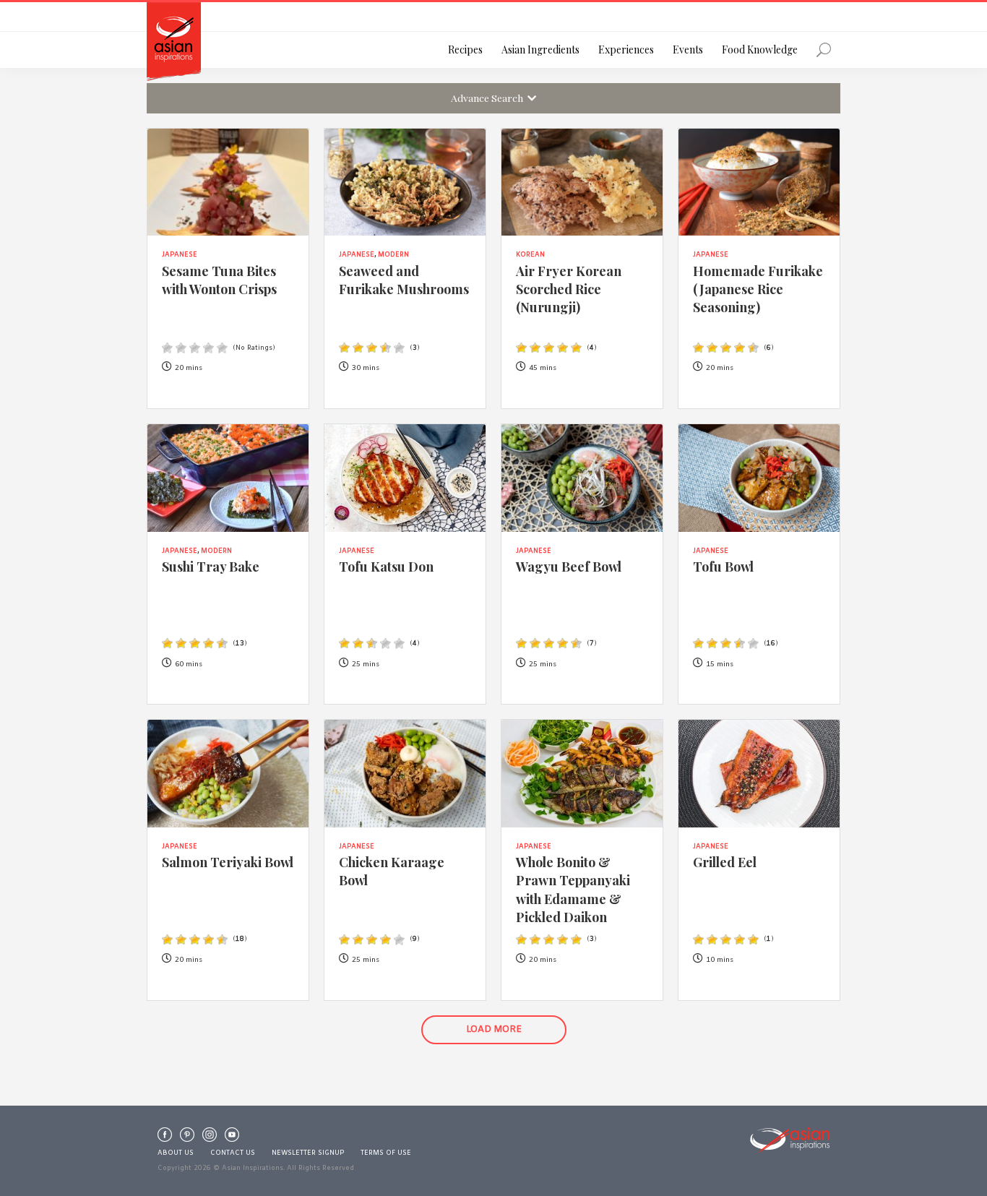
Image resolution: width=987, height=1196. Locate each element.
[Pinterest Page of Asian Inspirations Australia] (187, 1138)
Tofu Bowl (723, 566)
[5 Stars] (222, 348)
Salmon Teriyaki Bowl (227, 861)
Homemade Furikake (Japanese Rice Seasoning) (758, 288)
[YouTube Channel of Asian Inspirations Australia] (232, 1138)
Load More (494, 1030)
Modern (393, 255)
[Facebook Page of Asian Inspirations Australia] (165, 1138)
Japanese (179, 255)
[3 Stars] (194, 348)
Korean (530, 255)
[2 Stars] (181, 348)
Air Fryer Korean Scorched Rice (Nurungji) (568, 288)
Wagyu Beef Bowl (568, 566)
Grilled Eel (725, 861)
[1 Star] (167, 348)
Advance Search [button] (489, 97)
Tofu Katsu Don (386, 566)
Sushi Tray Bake (210, 566)
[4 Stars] (208, 348)
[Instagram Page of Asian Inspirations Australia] (209, 1138)
